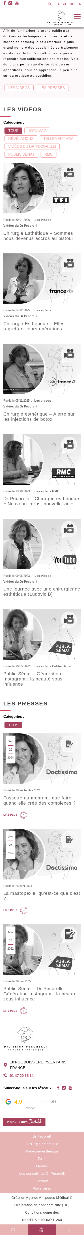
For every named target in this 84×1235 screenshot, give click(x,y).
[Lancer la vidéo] (42, 188)
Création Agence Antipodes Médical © (41, 1197)
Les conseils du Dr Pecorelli (26, 12)
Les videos (19, 88)
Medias (42, 1166)
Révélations (21, 139)
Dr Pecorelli (42, 1136)
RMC (48, 154)
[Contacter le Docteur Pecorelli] (14, 1229)
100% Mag (37, 131)
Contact (10, 19)
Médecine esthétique (42, 1151)
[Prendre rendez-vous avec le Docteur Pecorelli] (70, 1229)
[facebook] (5, 4)
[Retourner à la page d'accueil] (60, 17)
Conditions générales (42, 1212)
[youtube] (17, 4)
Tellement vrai (58, 139)
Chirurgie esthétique (42, 1144)
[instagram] (10, 4)
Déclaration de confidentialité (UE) (42, 1205)
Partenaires (42, 1188)
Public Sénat (21, 154)
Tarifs (42, 1159)
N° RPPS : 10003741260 (42, 1220)
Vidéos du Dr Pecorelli (32, 146)
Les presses (52, 88)
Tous (13, 131)
